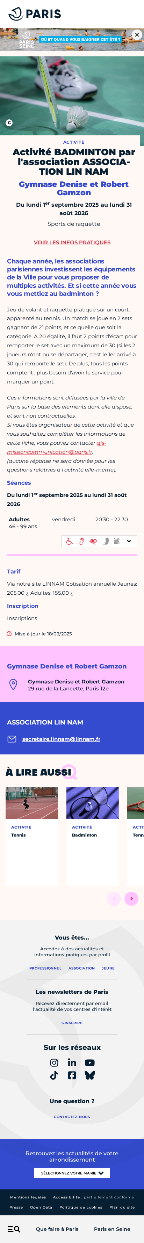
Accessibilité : (93, 1197)
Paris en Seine (112, 1229)
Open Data (41, 1207)
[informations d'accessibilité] (99, 541)
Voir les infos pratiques (72, 242)
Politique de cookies (80, 1207)
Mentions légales (28, 1197)
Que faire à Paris (57, 1229)
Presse (16, 1207)
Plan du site (122, 1207)
